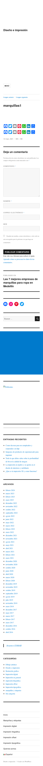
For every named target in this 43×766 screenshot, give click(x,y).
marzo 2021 (10, 551)
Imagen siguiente (22, 97)
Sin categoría (10, 693)
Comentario (9, 166)
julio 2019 (9, 600)
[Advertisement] (21, 57)
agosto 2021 (10, 542)
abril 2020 (9, 574)
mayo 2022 (10, 522)
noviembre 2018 (11, 603)
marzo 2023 (10, 493)
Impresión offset (11, 684)
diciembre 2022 (11, 503)
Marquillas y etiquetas (12, 720)
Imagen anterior (8, 97)
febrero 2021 (10, 554)
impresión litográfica (13, 680)
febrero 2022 (10, 529)
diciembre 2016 (11, 625)
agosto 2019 (10, 596)
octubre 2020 (10, 567)
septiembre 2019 (12, 593)
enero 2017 (10, 622)
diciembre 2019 (11, 584)
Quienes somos (9, 748)
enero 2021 (10, 558)
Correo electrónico (13, 212)
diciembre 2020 (11, 561)
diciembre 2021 (11, 535)
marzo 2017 (10, 616)
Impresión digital (12, 674)
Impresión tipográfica (13, 687)
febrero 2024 (10, 490)
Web (5, 224)
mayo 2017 (10, 613)
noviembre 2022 (11, 506)
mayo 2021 (10, 545)
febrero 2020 (10, 580)
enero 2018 (10, 606)
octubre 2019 (10, 590)
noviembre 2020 (11, 564)
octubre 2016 (10, 629)
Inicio (5, 714)
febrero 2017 (10, 619)
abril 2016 (9, 632)
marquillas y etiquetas (13, 690)
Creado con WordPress (24, 761)
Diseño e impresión (15, 30)
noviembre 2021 (11, 538)
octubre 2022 (10, 509)
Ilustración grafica (12, 671)
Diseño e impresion (13, 668)
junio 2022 (9, 519)
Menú (7, 86)
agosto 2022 (10, 516)
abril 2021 (9, 548)
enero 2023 (10, 500)
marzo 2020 (10, 577)
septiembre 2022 (12, 513)
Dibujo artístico (11, 664)
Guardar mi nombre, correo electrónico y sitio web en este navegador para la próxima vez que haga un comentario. (21, 239)
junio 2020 (9, 571)
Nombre (7, 201)
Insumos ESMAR (14, 645)
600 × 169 (19, 139)
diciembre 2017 (11, 609)
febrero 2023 (10, 496)
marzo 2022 (10, 525)
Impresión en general (13, 677)
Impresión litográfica (11, 731)
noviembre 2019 (11, 587)
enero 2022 (10, 532)
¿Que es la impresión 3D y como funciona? (21, 471)
